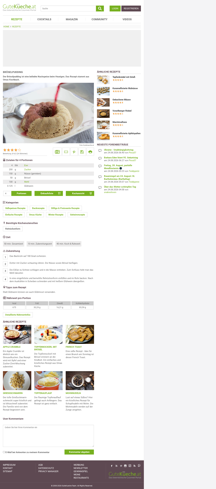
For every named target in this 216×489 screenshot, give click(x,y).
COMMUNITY (99, 19)
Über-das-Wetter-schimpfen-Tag (120, 187)
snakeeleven (110, 192)
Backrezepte (38, 208)
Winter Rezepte (55, 214)
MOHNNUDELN (73, 393)
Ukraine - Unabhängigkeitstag (118, 150)
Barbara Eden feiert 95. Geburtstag (121, 157)
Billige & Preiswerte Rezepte (65, 208)
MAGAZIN (72, 19)
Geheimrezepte (77, 214)
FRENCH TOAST (74, 347)
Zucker (27, 169)
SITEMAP (7, 471)
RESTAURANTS (81, 478)
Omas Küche (35, 214)
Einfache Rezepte (13, 214)
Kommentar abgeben (79, 452)
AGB (40, 465)
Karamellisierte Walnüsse (125, 88)
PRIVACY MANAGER (48, 471)
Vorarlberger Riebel (122, 110)
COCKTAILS (44, 19)
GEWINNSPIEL (81, 471)
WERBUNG (79, 465)
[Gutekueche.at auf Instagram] (125, 466)
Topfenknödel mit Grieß (124, 77)
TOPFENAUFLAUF (43, 393)
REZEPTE (16, 19)
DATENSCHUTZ (46, 468)
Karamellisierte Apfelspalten (126, 133)
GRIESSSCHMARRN (13, 393)
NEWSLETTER (81, 468)
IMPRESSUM (9, 465)
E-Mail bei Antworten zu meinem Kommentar (27, 452)
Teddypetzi (134, 171)
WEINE (77, 474)
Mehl (26, 182)
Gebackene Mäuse (122, 99)
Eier (26, 165)
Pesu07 (132, 152)
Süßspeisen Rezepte (15, 208)
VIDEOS (127, 19)
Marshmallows (120, 122)
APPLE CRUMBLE (11, 347)
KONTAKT (8, 468)
